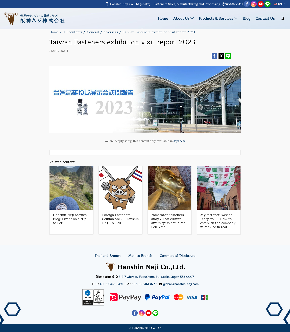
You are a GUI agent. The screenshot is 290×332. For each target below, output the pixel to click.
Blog (246, 18)
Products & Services (216, 18)
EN (280, 4)
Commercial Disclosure (178, 255)
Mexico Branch (140, 255)
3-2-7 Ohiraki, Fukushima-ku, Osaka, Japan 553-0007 (156, 276)
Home (163, 18)
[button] (282, 18)
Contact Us (265, 18)
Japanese (180, 141)
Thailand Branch (108, 255)
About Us (181, 18)
